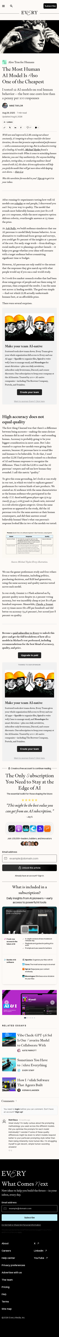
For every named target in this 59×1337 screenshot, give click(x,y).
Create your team (29, 392)
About (5, 1243)
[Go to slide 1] (24, 1017)
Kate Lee (19, 171)
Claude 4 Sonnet (44, 604)
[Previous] (6, 1002)
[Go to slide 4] (32, 1017)
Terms (5, 1301)
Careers (6, 1250)
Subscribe (50, 6)
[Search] (11, 6)
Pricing (5, 1287)
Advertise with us (12, 1272)
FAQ (4, 1294)
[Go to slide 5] (34, 1017)
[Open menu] (3, 6)
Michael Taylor (32, 149)
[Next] (52, 1002)
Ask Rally (11, 228)
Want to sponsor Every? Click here (29, 401)
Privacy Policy (46, 1230)
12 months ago (24, 1120)
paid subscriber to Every (26, 632)
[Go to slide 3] (30, 1017)
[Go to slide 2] (27, 1017)
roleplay (18, 203)
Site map (7, 1308)
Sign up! (19, 1112)
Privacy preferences (13, 1265)
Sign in (41, 876)
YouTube (39, 1258)
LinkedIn (38, 1250)
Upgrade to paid (29, 655)
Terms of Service (11, 1232)
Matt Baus (13, 1120)
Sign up (40, 178)
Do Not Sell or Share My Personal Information (21, 1225)
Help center (8, 1258)
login (17, 1109)
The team (7, 1279)
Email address (9, 852)
